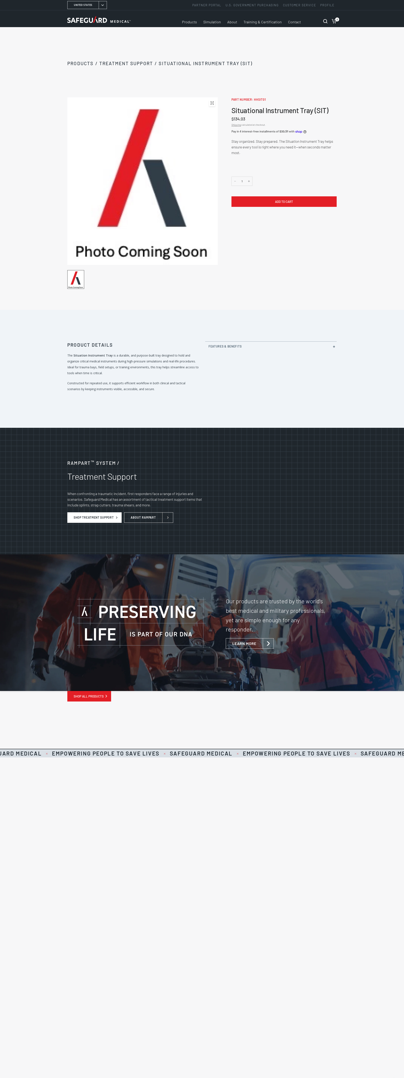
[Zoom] (212, 103)
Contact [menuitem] (294, 22)
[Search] (325, 18)
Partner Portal (206, 5)
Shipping (236, 124)
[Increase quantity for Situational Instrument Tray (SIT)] (249, 181)
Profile (327, 5)
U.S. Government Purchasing (252, 5)
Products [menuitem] (189, 22)
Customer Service (299, 5)
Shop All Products (89, 696)
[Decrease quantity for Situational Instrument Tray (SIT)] (235, 181)
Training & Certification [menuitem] (262, 22)
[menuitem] (207, 5)
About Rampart (143, 517)
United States (83, 5)
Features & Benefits (225, 346)
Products (80, 63)
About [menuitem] (232, 22)
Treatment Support (126, 63)
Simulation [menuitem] (212, 22)
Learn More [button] (244, 643)
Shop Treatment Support (94, 517)
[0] (333, 18)
